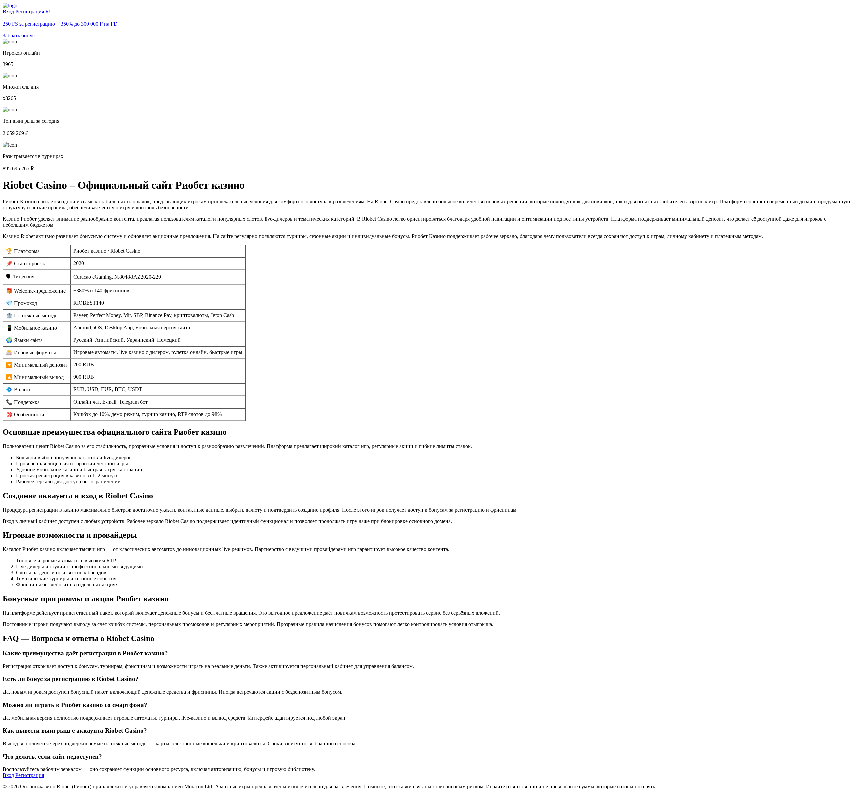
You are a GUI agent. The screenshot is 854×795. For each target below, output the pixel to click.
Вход (8, 11)
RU (49, 11)
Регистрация (29, 11)
